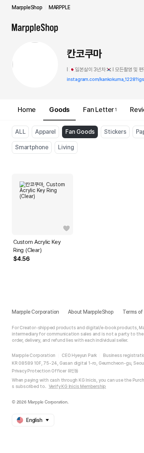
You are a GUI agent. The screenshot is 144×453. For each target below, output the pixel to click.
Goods (59, 109)
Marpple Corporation (35, 312)
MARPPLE (60, 7)
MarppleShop (27, 7)
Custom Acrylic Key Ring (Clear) (37, 246)
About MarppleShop (91, 312)
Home (27, 109)
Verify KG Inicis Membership (77, 386)
